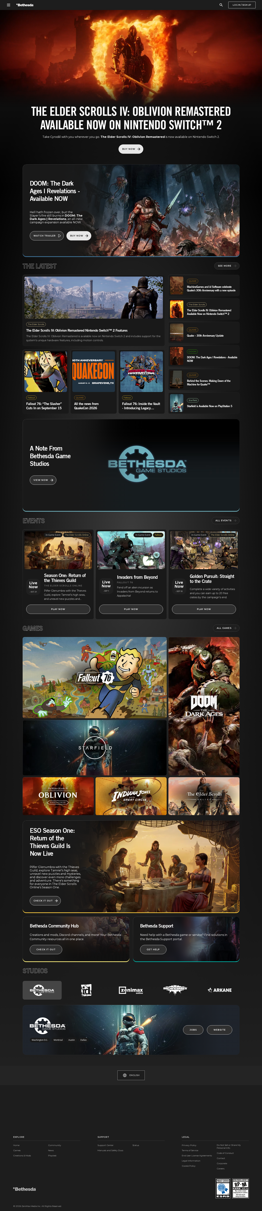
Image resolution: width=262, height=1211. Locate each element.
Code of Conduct (225, 1153)
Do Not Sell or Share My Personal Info (229, 1146)
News (51, 1150)
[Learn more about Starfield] (95, 747)
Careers (220, 1168)
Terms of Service (190, 1150)
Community (54, 1145)
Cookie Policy (189, 1166)
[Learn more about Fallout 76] (95, 677)
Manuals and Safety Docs (110, 1150)
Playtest (52, 1155)
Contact (221, 1158)
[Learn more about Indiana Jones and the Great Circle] (131, 796)
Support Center (105, 1145)
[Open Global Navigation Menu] (8, 5)
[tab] (42, 990)
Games (16, 1150)
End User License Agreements (197, 1155)
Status (135, 1145)
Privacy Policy (189, 1145)
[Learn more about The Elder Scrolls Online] (204, 796)
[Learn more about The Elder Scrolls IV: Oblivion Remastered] (58, 796)
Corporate (222, 1163)
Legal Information (191, 1160)
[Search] (221, 5)
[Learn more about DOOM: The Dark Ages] (204, 706)
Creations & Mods (22, 1155)
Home (16, 1145)
